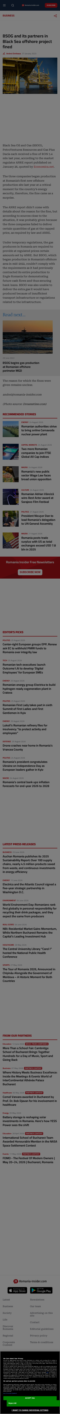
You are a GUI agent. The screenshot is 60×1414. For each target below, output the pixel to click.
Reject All (12, 1403)
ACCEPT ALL (30, 1398)
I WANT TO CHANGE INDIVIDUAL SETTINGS (30, 1410)
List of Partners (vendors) (10, 1393)
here (47, 1372)
